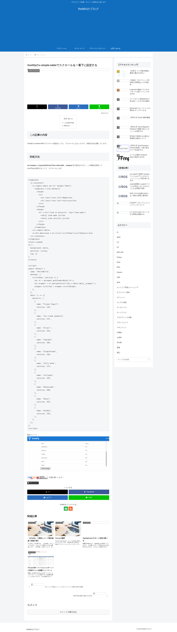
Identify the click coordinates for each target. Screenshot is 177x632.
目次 (65, 118)
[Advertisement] (88, 30)
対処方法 (67, 125)
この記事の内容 (69, 123)
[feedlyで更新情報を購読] (66, 509)
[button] (148, 359)
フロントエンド (34, 483)
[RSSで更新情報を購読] (71, 509)
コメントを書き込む (68, 612)
